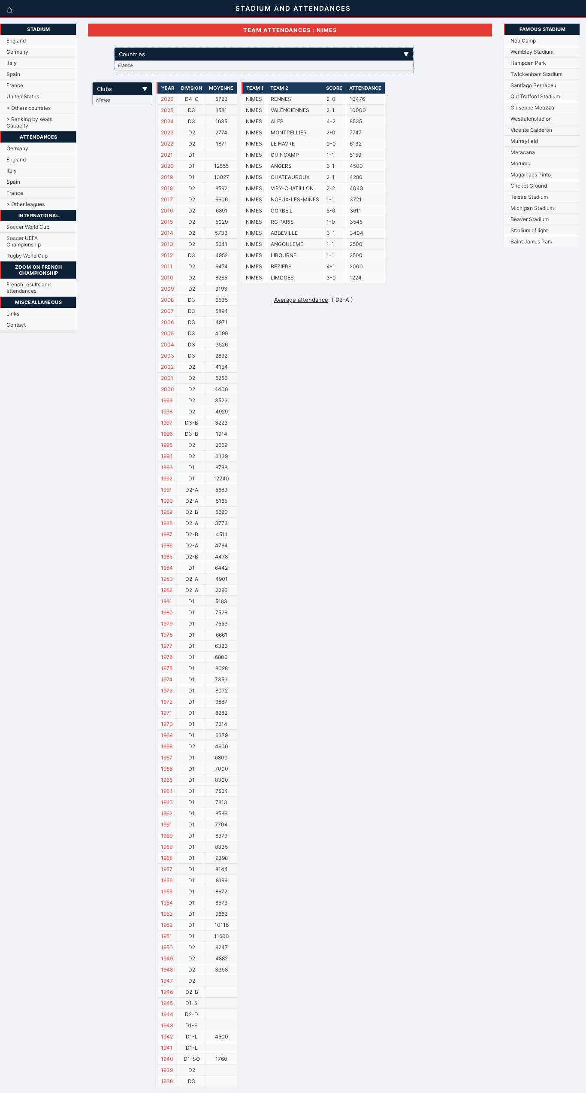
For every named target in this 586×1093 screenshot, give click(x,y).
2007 (167, 311)
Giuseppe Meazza (532, 107)
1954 (167, 902)
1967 (166, 757)
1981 (166, 601)
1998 (166, 411)
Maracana (522, 152)
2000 (167, 389)
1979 (166, 623)
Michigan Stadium (532, 208)
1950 (167, 947)
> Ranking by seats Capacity (29, 122)
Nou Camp (523, 40)
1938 (167, 1081)
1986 (166, 545)
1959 (166, 847)
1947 (167, 981)
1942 (167, 1036)
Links (12, 313)
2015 (167, 222)
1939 (167, 1070)
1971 (166, 713)
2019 (167, 177)
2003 (167, 355)
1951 (166, 936)
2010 (167, 277)
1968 (166, 746)
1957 (166, 869)
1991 (166, 489)
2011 (166, 266)
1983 (167, 579)
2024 (167, 121)
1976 (166, 657)
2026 (167, 99)
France (14, 85)
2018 (167, 188)
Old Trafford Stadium (535, 96)
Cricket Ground (528, 185)
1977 (166, 646)
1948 (167, 969)
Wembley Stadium (531, 52)
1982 (166, 590)
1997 (166, 422)
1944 (167, 1014)
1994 (167, 456)
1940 (167, 1059)
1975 (166, 668)
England (16, 40)
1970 (167, 724)
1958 (166, 858)
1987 (166, 534)
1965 (166, 780)
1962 (166, 813)
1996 (166, 434)
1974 (166, 679)
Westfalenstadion (531, 118)
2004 (167, 344)
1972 (166, 701)
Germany (17, 52)
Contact (16, 325)
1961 (166, 824)
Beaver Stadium (529, 219)
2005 (167, 333)
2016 (167, 210)
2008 (167, 300)
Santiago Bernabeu (533, 85)
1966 (166, 768)
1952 (166, 925)
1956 (166, 880)
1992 (166, 478)
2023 (167, 132)
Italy (11, 63)
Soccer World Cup (27, 227)
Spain (13, 74)
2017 (167, 199)
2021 (167, 155)
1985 (166, 556)
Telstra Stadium (529, 197)
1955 (166, 891)
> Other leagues (25, 204)
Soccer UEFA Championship (23, 241)
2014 (167, 233)
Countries (264, 54)
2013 (167, 244)
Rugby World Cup (27, 255)
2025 (167, 110)
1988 (166, 523)
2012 (167, 255)
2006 (167, 322)
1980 (167, 612)
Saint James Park (531, 241)
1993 (167, 467)
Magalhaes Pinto (530, 174)
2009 (167, 288)
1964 (167, 791)
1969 (166, 735)
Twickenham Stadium (536, 74)
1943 (167, 1025)
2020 (167, 166)
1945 (167, 1003)
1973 (167, 690)
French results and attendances (28, 287)
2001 (167, 378)
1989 (166, 512)
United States (22, 96)
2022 (167, 143)
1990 (167, 501)
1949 (167, 958)
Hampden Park (528, 63)
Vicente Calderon (531, 130)
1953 (167, 914)
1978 (166, 635)
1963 (167, 802)
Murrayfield (524, 141)
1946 (167, 992)
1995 (166, 445)
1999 (166, 400)
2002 (167, 367)
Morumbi (521, 163)
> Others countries (28, 108)
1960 (167, 835)
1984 (167, 568)
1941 (166, 1047)
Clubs (122, 88)
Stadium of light (529, 230)
